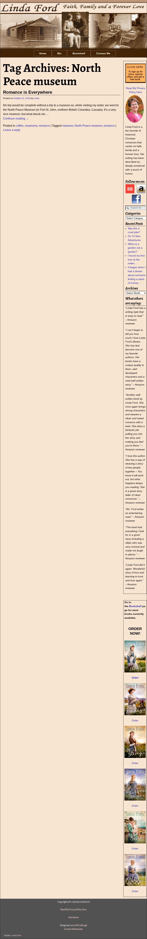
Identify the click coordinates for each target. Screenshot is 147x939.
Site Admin (73, 917)
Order (135, 720)
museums (31, 125)
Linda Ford (16, 935)
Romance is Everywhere (27, 92)
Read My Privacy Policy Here (73, 909)
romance (44, 125)
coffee (19, 125)
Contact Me (103, 53)
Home (42, 53)
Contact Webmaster (73, 929)
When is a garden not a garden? (135, 248)
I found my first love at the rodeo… (136, 259)
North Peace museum (88, 125)
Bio (59, 53)
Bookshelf (79, 53)
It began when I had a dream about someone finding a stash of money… (137, 275)
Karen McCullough (78, 925)
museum (67, 125)
